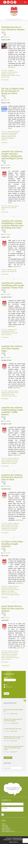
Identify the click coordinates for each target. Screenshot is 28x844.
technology (13, 463)
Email (6, 678)
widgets (12, 594)
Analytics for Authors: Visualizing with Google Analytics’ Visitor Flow (12, 285)
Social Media (14, 528)
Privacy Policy (13, 842)
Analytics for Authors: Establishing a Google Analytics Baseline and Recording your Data (12, 224)
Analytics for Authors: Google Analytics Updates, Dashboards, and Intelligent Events (12, 155)
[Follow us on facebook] (4, 3)
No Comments (4, 79)
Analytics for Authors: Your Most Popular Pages (12, 348)
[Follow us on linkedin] (11, 3)
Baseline (10, 269)
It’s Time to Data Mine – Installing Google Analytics (13, 544)
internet (12, 331)
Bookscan (10, 651)
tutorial (14, 530)
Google (15, 329)
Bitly (9, 131)
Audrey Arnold (14, 713)
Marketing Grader (11, 136)
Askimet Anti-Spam (13, 72)
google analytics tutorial (13, 589)
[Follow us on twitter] (8, 3)
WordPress (4, 140)
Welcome (5, 826)
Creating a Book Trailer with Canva (13, 728)
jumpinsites (4, 591)
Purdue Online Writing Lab (7, 138)
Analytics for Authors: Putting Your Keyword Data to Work (12, 477)
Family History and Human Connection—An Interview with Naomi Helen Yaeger (13, 748)
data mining (10, 588)
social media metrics (12, 271)
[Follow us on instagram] (14, 3)
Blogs (14, 586)
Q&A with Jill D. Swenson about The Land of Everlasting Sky (13, 719)
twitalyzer (8, 659)
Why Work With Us (8, 831)
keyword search (9, 656)
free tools (11, 652)
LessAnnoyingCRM (11, 135)
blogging (10, 329)
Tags (8, 77)
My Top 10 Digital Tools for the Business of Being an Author (12, 91)
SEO (9, 463)
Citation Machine (15, 131)
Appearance (4, 72)
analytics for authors (13, 206)
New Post (3, 77)
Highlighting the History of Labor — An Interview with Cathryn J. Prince (13, 737)
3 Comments (4, 142)
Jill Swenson (6, 37)
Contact (5, 825)
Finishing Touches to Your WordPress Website (13, 28)
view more (8, 757)
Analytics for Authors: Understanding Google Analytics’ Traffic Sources (12, 411)
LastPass (3, 135)
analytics (10, 458)
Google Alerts (4, 133)
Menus (18, 75)
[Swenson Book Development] (14, 11)
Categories (4, 73)
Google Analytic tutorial (12, 392)
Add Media (10, 70)
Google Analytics (11, 75)
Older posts (6, 665)
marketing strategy (6, 333)
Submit (6, 693)
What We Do (6, 828)
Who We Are (6, 829)
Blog (6, 684)
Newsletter (8, 687)
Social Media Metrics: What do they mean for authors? (12, 608)
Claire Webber (7, 165)
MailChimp (4, 136)
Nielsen (3, 657)
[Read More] (11, 67)
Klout (15, 656)
